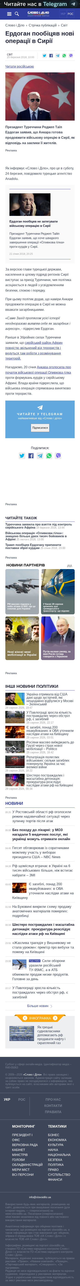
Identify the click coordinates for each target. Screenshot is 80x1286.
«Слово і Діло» (32, 1074)
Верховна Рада (25, 1145)
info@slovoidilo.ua (40, 1197)
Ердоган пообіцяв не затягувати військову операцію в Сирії (33, 223)
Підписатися (40, 427)
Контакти (53, 1106)
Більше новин (37, 1006)
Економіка (57, 1140)
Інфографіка (40, 1018)
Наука (53, 1150)
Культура (55, 1145)
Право (53, 1169)
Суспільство (59, 1174)
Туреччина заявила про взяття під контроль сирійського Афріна (38, 526)
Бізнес (53, 1135)
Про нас (53, 1099)
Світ (64, 25)
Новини (14, 803)
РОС (70, 14)
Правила (53, 1112)
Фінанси (55, 1179)
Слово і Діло (14, 25)
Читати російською (19, 66)
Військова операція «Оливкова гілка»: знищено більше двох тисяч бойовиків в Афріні (36, 536)
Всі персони (23, 1174)
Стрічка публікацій (43, 25)
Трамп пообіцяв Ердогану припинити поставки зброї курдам (35, 546)
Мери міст (21, 1169)
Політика (56, 1164)
